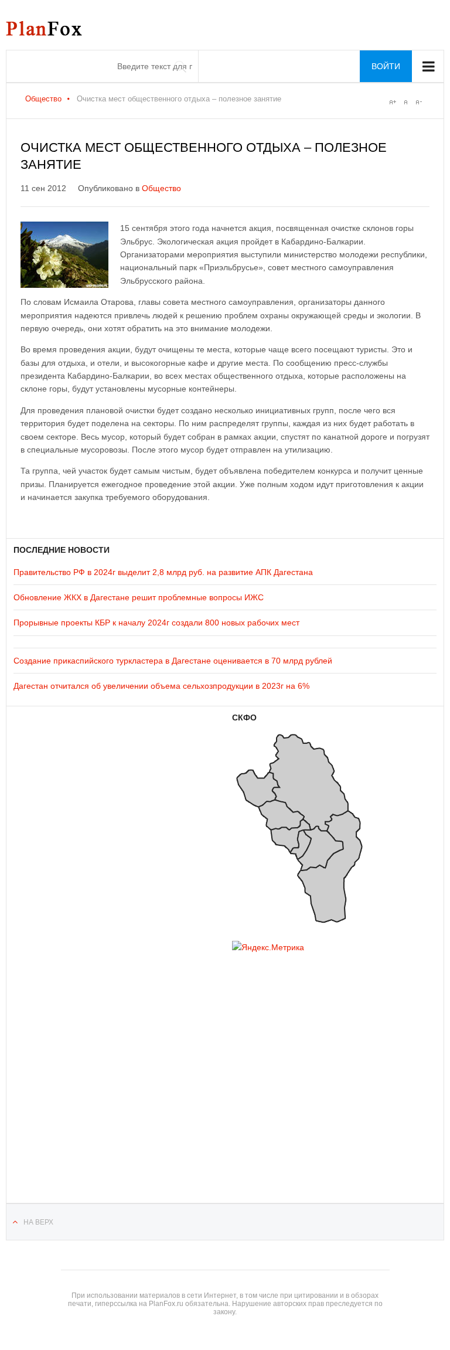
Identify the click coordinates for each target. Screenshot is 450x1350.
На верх (38, 1222)
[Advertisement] (83, 1063)
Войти (385, 66)
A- (418, 102)
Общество (43, 98)
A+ (392, 102)
